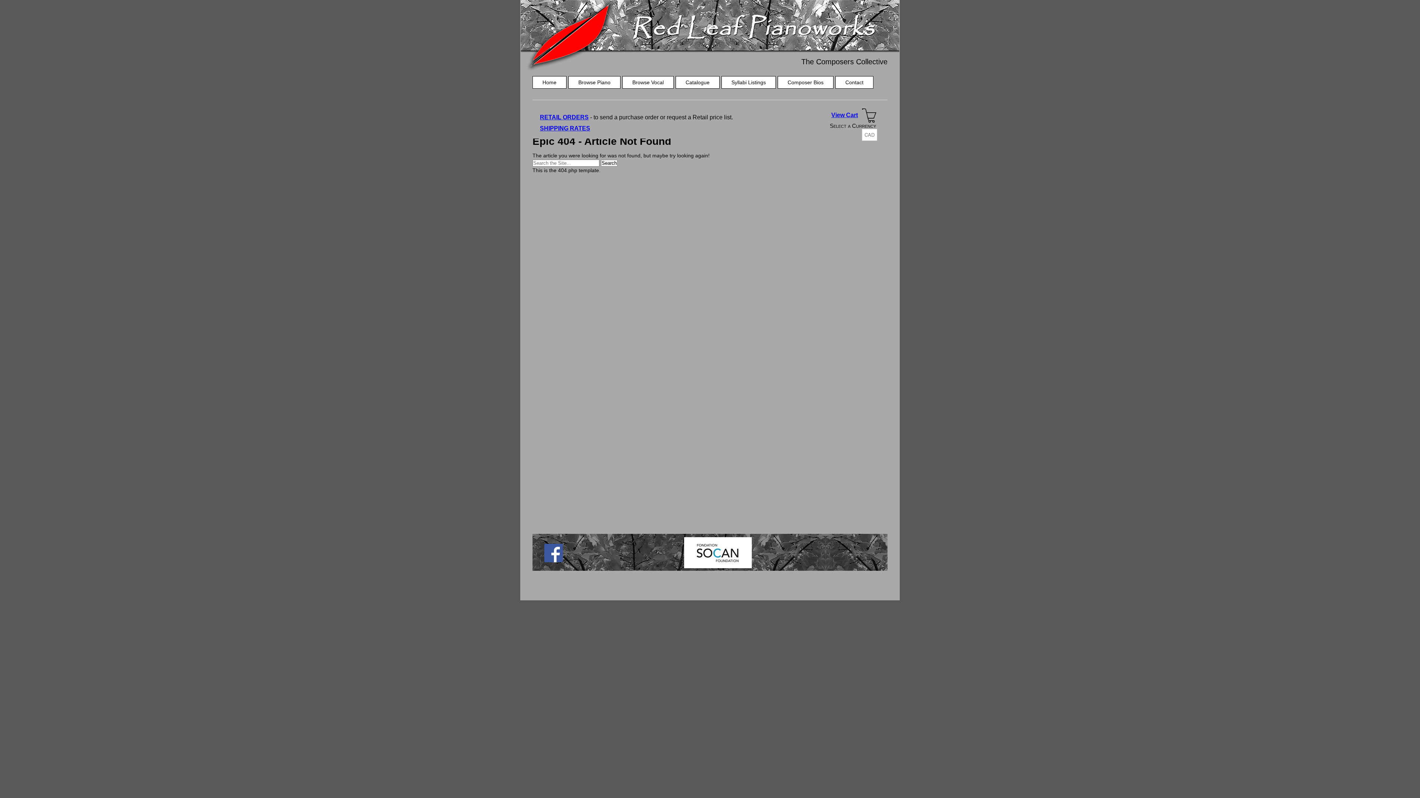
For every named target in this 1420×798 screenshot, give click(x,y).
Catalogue (698, 82)
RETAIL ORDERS (564, 117)
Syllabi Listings (748, 82)
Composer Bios (806, 82)
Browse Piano (594, 82)
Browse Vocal (648, 82)
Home (549, 82)
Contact (854, 82)
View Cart (844, 115)
